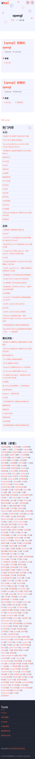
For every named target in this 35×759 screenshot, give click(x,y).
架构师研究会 (5, 731)
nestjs (3, 663)
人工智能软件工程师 (8, 562)
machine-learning (19, 522)
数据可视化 (5, 503)
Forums (4, 713)
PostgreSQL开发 (13, 613)
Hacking (21, 597)
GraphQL (15, 492)
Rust (8, 506)
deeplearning (6, 693)
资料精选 (22, 479)
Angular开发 (5, 511)
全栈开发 (6, 169)
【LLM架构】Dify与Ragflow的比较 (14, 283)
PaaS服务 (6, 209)
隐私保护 (4, 500)
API (19, 551)
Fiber (3, 607)
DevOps (26, 500)
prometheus (22, 589)
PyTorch (4, 653)
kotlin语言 (17, 639)
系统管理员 (21, 679)
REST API (4, 516)
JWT (18, 543)
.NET (6, 597)
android (12, 471)
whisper (15, 498)
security (4, 548)
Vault (24, 613)
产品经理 (22, 476)
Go (2, 449)
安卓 (14, 476)
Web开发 (6, 205)
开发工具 (22, 567)
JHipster (26, 602)
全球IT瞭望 (4, 717)
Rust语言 (4, 629)
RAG (2, 479)
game (15, 645)
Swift (16, 532)
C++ (8, 498)
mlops (15, 481)
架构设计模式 (19, 674)
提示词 (3, 463)
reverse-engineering (8, 655)
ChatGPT (6, 234)
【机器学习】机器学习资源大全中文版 (16, 136)
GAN (2, 591)
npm (18, 642)
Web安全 (4, 527)
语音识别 (21, 508)
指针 (27, 610)
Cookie (23, 468)
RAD (15, 693)
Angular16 (18, 540)
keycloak (20, 583)
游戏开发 (11, 524)
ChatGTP (24, 457)
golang (3, 455)
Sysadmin (10, 679)
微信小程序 (5, 602)
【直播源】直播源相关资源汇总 (13, 230)
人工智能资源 (14, 666)
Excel (23, 532)
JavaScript (4, 474)
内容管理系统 (24, 645)
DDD (9, 674)
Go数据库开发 (6, 610)
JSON (19, 500)
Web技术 (4, 468)
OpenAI (26, 490)
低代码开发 (12, 514)
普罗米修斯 (17, 623)
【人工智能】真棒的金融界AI (13, 359)
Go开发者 (4, 460)
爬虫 (17, 663)
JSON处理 (25, 543)
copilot (20, 562)
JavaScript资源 (6, 690)
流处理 (23, 631)
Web (24, 650)
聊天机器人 (5, 476)
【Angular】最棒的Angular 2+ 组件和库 (17, 367)
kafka (12, 516)
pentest (24, 647)
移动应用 (21, 546)
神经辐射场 (21, 629)
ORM (23, 605)
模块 (15, 610)
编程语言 (4, 543)
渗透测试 (4, 599)
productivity (5, 626)
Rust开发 (6, 161)
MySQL (3, 647)
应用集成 (6, 219)
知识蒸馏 (17, 661)
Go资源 (26, 530)
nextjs (12, 527)
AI (8, 492)
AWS (2, 498)
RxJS (11, 570)
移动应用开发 (12, 573)
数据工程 (22, 655)
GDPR (26, 538)
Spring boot (10, 615)
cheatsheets (5, 672)
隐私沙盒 (4, 508)
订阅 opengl (5, 120)
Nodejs (3, 532)
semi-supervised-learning (10, 621)
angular (26, 449)
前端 (24, 626)
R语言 (20, 615)
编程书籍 (4, 669)
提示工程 (14, 457)
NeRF (12, 629)
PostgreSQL (5, 481)
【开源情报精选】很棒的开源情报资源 (16, 325)
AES (2, 605)
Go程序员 (4, 457)
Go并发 (3, 546)
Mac (20, 599)
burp (3, 642)
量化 (27, 674)
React (13, 460)
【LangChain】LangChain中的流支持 (16, 279)
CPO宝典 (4, 722)
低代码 (22, 573)
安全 (10, 490)
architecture (5, 623)
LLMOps (23, 474)
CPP (9, 631)
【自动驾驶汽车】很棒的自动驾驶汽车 (16, 401)
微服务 (15, 506)
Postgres (10, 607)
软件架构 (13, 495)
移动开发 (12, 546)
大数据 (13, 597)
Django (11, 594)
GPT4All (12, 564)
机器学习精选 (14, 682)
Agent (12, 500)
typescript (11, 479)
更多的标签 (5, 696)
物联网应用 (6, 177)
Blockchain (21, 524)
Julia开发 (6, 185)
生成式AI (28, 511)
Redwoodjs (17, 484)
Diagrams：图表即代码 (11, 393)
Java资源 (4, 682)
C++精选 (4, 666)
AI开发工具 (17, 556)
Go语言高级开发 (25, 495)
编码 (14, 626)
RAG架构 (4, 535)
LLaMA (3, 514)
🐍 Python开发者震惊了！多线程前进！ (16, 386)
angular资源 (14, 669)
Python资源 (16, 602)
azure (12, 583)
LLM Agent (20, 535)
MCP (22, 506)
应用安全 (27, 591)
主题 (2, 580)
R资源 (3, 674)
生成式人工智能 (6, 540)
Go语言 (24, 447)
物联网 (3, 551)
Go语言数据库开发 (7, 578)
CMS (2, 522)
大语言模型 (6, 201)
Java (22, 465)
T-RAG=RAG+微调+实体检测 (12, 140)
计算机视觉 (22, 503)
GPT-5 (19, 554)
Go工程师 (23, 455)
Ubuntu (4, 564)
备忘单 (24, 666)
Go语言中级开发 (6, 487)
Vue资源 (4, 688)
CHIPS (12, 559)
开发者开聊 (5, 726)
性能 (2, 679)
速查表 (24, 669)
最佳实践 (4, 570)
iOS (22, 492)
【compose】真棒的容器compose (15, 371)
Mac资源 (15, 685)
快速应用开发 (17, 511)
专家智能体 (27, 556)
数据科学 (4, 495)
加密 (8, 605)
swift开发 (4, 658)
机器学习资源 (16, 530)
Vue (28, 463)
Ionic (2, 634)
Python (21, 463)
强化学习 (16, 677)
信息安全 (4, 554)
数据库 (12, 653)
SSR (17, 570)
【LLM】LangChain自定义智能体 (14, 312)
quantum (25, 642)
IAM (28, 573)
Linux (3, 492)
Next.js (14, 474)
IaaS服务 (6, 173)
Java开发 (6, 308)
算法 (2, 506)
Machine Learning (23, 594)
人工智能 (16, 449)
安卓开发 (26, 661)
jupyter (3, 589)
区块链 (3, 490)
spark (16, 631)
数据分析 (27, 519)
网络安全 (11, 551)
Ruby (24, 551)
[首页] (5, 2)
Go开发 (5, 189)
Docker (3, 594)
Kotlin (19, 527)
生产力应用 (6, 181)
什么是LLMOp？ (8, 413)
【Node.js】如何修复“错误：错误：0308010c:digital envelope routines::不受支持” (17, 318)
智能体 (3, 471)
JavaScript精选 (25, 688)
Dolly (3, 573)
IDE (10, 650)
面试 (23, 663)
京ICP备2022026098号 (17, 748)
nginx (24, 580)
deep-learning (6, 639)
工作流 (20, 586)
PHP (10, 532)
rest (11, 658)
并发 (26, 578)
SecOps (5, 165)
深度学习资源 (5, 618)
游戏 (8, 645)
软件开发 (6, 197)
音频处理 (6, 409)
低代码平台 (6, 157)
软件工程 (4, 583)
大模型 (21, 460)
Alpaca (27, 540)
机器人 (3, 524)
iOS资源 (23, 685)
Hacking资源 (5, 677)
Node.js (24, 570)
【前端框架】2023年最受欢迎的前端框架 (17, 275)
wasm (14, 503)
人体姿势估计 (12, 634)
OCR (2, 645)
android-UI (5, 685)
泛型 (21, 610)
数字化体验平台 (8, 355)
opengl (8, 63)
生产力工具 (5, 586)
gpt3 (13, 586)
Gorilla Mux (21, 607)
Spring (9, 591)
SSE (24, 559)
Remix (28, 562)
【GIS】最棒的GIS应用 (10, 363)
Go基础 (12, 463)
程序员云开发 (5, 735)
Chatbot (10, 642)
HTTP (3, 613)
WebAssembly (6, 519)
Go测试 (21, 514)
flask (23, 677)
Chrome (4, 559)
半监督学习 (25, 618)
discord (16, 618)
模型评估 (21, 564)
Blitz (28, 535)
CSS (8, 522)
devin (12, 535)
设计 (29, 677)
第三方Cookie (6, 484)
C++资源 (13, 599)
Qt (19, 626)
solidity (10, 663)
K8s (2, 615)
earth (17, 580)
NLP (22, 481)
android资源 (26, 682)
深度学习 (14, 465)
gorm (29, 514)
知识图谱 (12, 589)
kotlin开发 (27, 639)
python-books (14, 647)
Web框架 (4, 575)
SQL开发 (5, 193)
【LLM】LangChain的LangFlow (14, 304)
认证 (11, 548)
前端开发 (15, 452)
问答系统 (13, 567)
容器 (29, 663)
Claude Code (5, 556)
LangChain (26, 452)
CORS (12, 575)
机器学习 (13, 455)
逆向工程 (18, 591)
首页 (12, 20)
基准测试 (20, 575)
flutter (12, 554)
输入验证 (15, 605)
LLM (8, 449)
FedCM (12, 508)
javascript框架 (6, 538)
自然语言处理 (7, 390)
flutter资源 (13, 688)
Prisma (23, 498)
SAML (12, 543)
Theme (9, 580)
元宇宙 (3, 631)
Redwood (17, 538)
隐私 (17, 548)
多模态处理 (6, 417)
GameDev (17, 519)
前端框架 (22, 471)
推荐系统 (20, 516)
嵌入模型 (26, 623)
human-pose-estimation (10, 637)
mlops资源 (25, 672)
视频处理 (24, 637)
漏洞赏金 (17, 650)
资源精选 (20, 102)
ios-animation (6, 661)
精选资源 (14, 468)
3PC (18, 559)
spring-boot (25, 548)
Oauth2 (19, 578)
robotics (19, 658)
